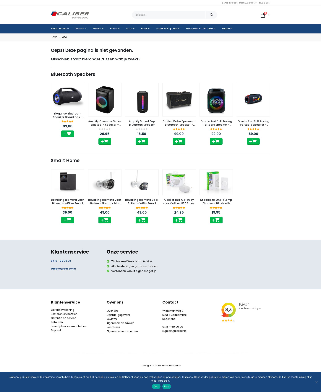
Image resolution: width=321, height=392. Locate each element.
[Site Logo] (70, 15)
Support (227, 28)
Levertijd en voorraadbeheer (69, 326)
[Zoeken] (211, 15)
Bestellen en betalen (64, 314)
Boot (144, 28)
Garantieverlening (62, 310)
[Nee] (316, 382)
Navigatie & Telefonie (199, 28)
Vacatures (113, 327)
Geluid (97, 28)
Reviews (112, 319)
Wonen (79, 28)
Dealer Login (229, 2)
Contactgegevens (118, 315)
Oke (156, 386)
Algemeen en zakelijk (120, 323)
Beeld (113, 28)
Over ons (112, 311)
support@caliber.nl (63, 268)
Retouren (57, 322)
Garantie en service (63, 318)
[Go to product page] (67, 96)
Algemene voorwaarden (122, 331)
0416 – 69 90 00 (61, 261)
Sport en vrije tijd (166, 28)
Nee (166, 386)
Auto (129, 28)
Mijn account (248, 2)
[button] (67, 133)
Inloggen (264, 2)
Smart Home (58, 28)
